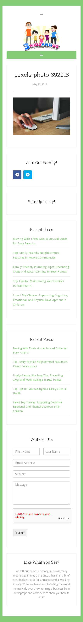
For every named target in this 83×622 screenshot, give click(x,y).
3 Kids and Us (41, 36)
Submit (20, 532)
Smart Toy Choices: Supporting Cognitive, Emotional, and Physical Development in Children (40, 300)
